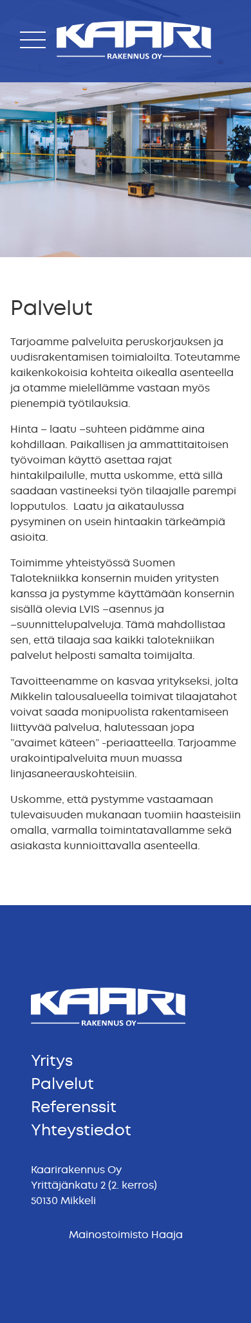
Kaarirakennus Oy (102, 61)
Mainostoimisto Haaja (126, 1235)
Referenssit (73, 1107)
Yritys (52, 1060)
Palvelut (62, 1084)
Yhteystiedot (81, 1130)
